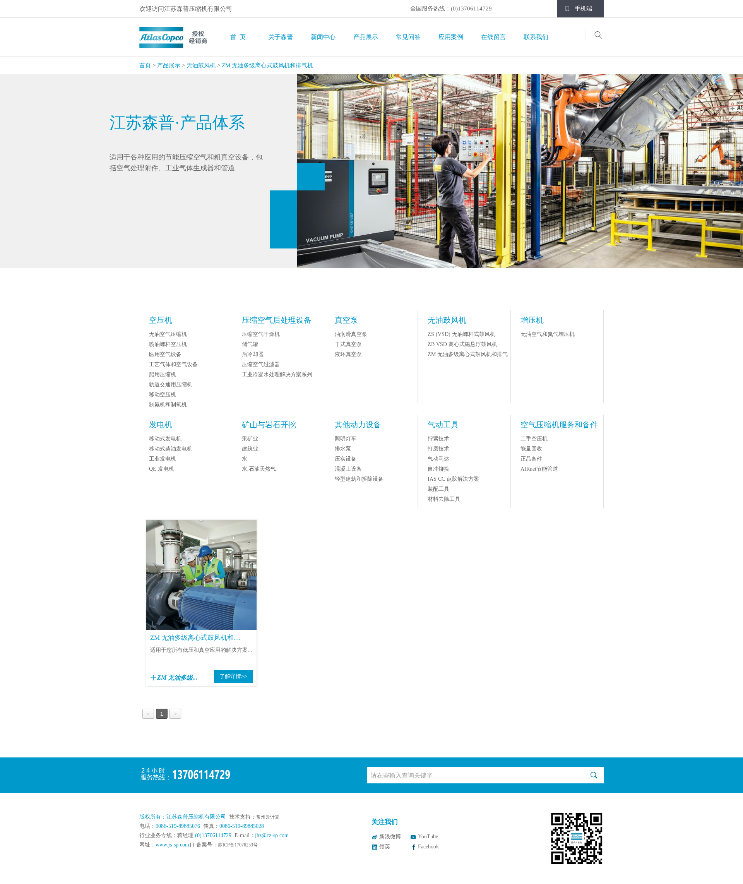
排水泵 (343, 449)
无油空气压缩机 (168, 334)
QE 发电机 (161, 469)
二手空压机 (534, 439)
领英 (384, 847)
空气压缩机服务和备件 (559, 424)
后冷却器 (253, 354)
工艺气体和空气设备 (173, 364)
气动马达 (438, 459)
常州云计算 (267, 817)
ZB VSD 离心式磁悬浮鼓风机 (462, 344)
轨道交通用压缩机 (170, 384)
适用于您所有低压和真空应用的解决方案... (201, 650)
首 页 (238, 37)
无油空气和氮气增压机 (547, 334)
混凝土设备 (348, 469)
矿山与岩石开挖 (269, 424)
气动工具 (443, 424)
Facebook (428, 847)
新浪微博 (390, 836)
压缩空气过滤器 (261, 364)
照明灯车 (345, 439)
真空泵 (346, 320)
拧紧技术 (438, 439)
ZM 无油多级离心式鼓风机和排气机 (267, 65)
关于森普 (280, 37)
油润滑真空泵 (351, 334)
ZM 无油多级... (177, 677)
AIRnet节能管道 (539, 469)
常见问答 (408, 37)
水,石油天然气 (259, 469)
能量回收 (531, 449)
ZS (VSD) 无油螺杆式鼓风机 (461, 334)
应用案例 (450, 37)
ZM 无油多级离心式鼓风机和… (195, 637)
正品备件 (531, 459)
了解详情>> (233, 676)
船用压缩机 (162, 374)
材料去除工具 (444, 499)
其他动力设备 (358, 424)
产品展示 (365, 37)
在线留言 (493, 37)
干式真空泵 (348, 344)
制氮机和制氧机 (168, 405)
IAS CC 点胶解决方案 (453, 479)
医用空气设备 (165, 354)
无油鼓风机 (201, 65)
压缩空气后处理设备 (277, 320)
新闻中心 (323, 37)
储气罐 (250, 344)
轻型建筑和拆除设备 (359, 479)
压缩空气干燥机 (261, 334)
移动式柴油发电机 (170, 449)
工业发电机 (162, 459)
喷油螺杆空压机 (168, 344)
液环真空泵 (348, 354)
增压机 (532, 320)
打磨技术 (438, 449)
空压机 (160, 320)
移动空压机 (162, 394)
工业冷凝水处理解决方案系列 (277, 374)
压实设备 (345, 459)
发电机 (160, 424)
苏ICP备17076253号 (238, 845)
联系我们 (536, 37)
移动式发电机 (165, 439)
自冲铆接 (438, 469)
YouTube (428, 836)
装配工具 (438, 489)
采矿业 (250, 439)
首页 (145, 65)
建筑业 (250, 449)
